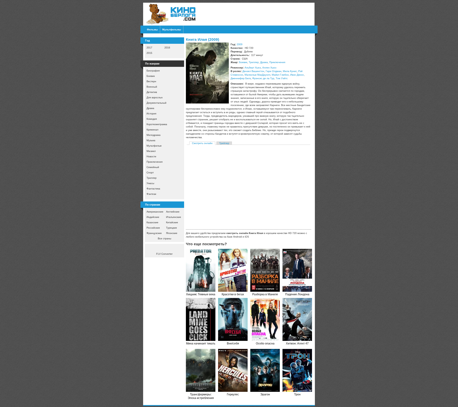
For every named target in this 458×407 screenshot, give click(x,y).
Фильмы (152, 29)
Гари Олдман (273, 71)
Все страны (164, 238)
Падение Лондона (297, 294)
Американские (155, 211)
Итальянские (173, 217)
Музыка (151, 140)
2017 (149, 47)
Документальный (156, 102)
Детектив (152, 92)
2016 (167, 47)
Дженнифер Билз (241, 78)
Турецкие (171, 227)
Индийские (153, 217)
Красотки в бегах (233, 294)
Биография (153, 70)
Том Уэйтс (282, 78)
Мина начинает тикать (200, 343)
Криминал (152, 129)
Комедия (152, 118)
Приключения (155, 161)
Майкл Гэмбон (280, 74)
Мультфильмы (171, 29)
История (151, 113)
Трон (297, 394)
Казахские (152, 222)
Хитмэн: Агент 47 (297, 343)
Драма (150, 108)
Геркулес (233, 394)
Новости (151, 156)
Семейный (153, 167)
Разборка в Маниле (265, 294)
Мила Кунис (290, 71)
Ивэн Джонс (297, 74)
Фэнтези (151, 194)
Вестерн (151, 81)
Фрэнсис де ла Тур (263, 78)
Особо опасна (265, 343)
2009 (239, 44)
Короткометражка (157, 124)
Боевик (151, 76)
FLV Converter (164, 253)
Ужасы (150, 183)
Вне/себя (233, 343)
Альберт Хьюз (253, 67)
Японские (171, 233)
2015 (149, 52)
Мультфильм (154, 145)
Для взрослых (155, 97)
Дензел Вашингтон (253, 71)
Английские (172, 211)
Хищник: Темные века (200, 294)
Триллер (152, 177)
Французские (154, 233)
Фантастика (153, 188)
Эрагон (265, 394)
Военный (152, 86)
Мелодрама (153, 135)
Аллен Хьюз (269, 67)
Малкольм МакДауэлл (257, 74)
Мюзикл (151, 151)
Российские (153, 227)
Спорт (150, 172)
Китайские (172, 222)
